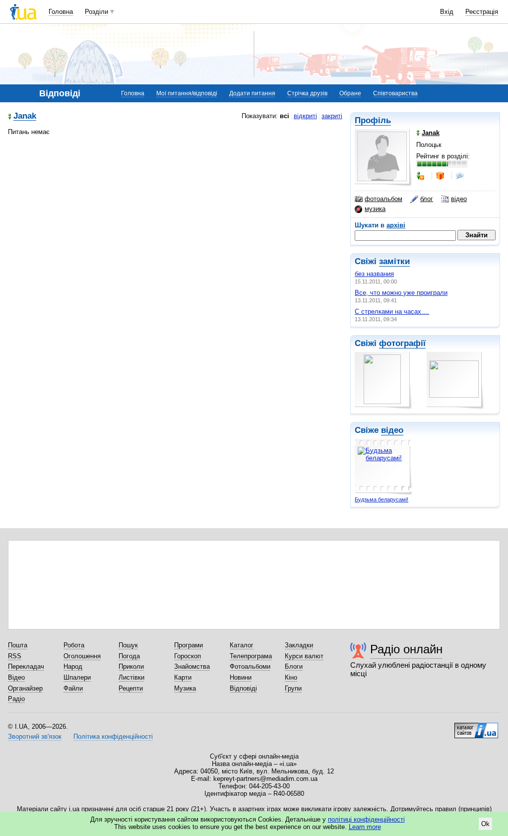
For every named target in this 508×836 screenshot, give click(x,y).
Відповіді (243, 688)
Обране (350, 93)
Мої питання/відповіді (186, 93)
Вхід (446, 11)
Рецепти (131, 688)
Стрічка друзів (307, 93)
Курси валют (304, 656)
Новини (241, 677)
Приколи (131, 666)
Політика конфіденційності (113, 736)
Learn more (365, 827)
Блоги (294, 666)
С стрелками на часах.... (392, 311)
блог (426, 199)
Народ (73, 666)
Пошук (128, 645)
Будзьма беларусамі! (381, 499)
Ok (485, 824)
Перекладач (26, 666)
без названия (374, 274)
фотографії (402, 343)
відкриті (305, 116)
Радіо (16, 698)
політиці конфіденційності (366, 819)
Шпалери (77, 677)
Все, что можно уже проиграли (401, 292)
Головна (61, 11)
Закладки (299, 645)
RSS (14, 656)
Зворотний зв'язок (35, 736)
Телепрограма (251, 656)
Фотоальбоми (250, 666)
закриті (331, 116)
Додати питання (252, 93)
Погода (129, 656)
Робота (74, 645)
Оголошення (82, 656)
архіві (395, 225)
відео (459, 199)
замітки (394, 261)
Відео (16, 677)
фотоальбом (383, 199)
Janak (24, 116)
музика (375, 208)
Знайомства (192, 666)
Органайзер (25, 688)
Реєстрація (481, 11)
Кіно (291, 677)
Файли (73, 688)
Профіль (373, 120)
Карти (182, 677)
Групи (293, 688)
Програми (188, 645)
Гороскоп (187, 656)
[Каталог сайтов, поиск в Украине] (476, 727)
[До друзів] (421, 176)
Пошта (17, 645)
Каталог (242, 645)
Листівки (131, 677)
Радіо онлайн (406, 649)
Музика (185, 688)
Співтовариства (395, 93)
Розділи (96, 11)
